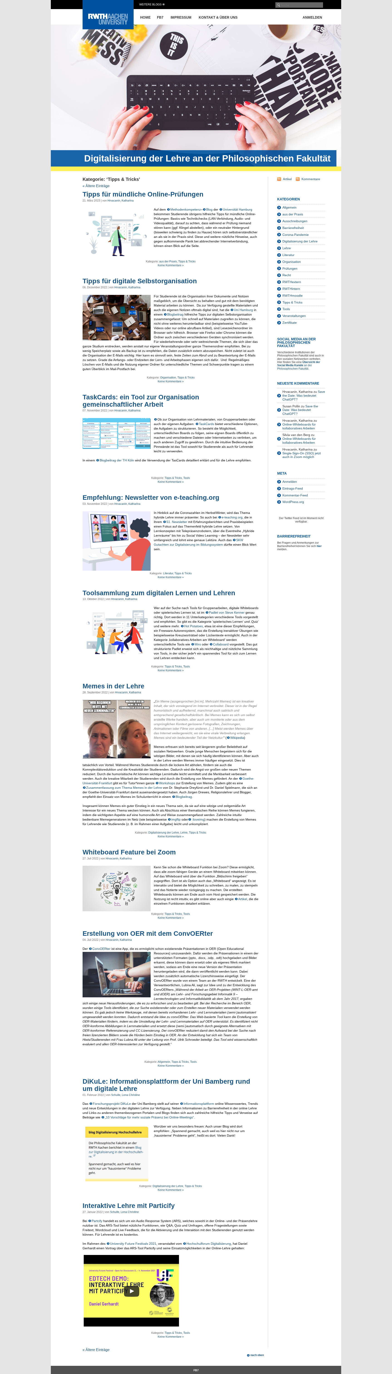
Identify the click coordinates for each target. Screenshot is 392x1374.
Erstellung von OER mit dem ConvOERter (148, 933)
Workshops (167, 783)
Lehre (184, 832)
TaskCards (206, 424)
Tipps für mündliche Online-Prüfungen (143, 194)
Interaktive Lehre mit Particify (129, 1205)
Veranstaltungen (294, 316)
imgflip (176, 819)
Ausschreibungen (294, 221)
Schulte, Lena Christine (125, 1095)
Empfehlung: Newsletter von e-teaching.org (151, 497)
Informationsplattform (199, 1103)
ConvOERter (101, 949)
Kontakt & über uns (218, 17)
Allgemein (164, 1061)
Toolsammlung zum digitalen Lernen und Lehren (159, 593)
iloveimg (198, 819)
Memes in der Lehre (113, 686)
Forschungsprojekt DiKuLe (112, 1103)
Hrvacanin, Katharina (121, 200)
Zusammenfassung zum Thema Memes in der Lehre (124, 787)
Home (145, 17)
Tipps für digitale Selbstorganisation (140, 281)
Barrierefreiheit (293, 228)
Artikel (242, 899)
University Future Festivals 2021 (133, 1243)
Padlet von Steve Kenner (227, 612)
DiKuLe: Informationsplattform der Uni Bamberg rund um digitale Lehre (166, 1085)
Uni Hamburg (243, 310)
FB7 (160, 17)
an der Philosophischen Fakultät (298, 365)
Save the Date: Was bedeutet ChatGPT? (303, 395)
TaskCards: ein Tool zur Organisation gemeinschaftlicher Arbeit (141, 400)
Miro (198, 644)
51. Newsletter (177, 522)
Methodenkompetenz (185, 209)
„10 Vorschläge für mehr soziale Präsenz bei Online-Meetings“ (149, 1117)
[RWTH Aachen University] (108, 28)
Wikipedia (237, 737)
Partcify (97, 1221)
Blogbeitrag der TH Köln (117, 460)
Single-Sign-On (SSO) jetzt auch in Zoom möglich (301, 455)
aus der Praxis (168, 261)
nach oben (257, 1355)
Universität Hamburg (237, 209)
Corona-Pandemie (295, 234)
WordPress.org (293, 502)
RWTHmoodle (292, 295)
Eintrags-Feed (292, 488)
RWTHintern (291, 289)
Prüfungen (289, 268)
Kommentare (310, 179)
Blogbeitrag (175, 314)
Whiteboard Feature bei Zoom (129, 852)
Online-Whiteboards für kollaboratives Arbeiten (299, 426)
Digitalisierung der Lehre (163, 832)
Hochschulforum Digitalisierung (208, 1243)
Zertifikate (289, 322)
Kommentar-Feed (295, 495)
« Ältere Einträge (96, 186)
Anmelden (312, 17)
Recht (286, 275)
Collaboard (221, 644)
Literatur (168, 573)
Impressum (181, 17)
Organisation (168, 377)
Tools (186, 478)
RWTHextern (291, 282)
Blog (209, 209)
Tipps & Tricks (187, 261)
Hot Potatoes (193, 626)
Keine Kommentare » (171, 265)
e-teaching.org (232, 517)
